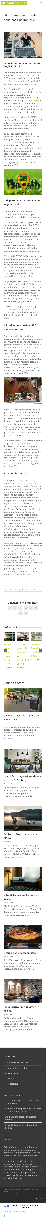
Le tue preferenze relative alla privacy (25, 1206)
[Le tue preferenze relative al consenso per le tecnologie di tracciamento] (4, 1216)
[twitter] (37, 1199)
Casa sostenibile (30, 590)
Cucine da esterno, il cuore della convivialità (22, 1102)
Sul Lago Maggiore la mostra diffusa (20, 1118)
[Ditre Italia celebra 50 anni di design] (23, 879)
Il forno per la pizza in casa (20, 953)
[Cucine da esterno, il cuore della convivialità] (23, 700)
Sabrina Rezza (9, 590)
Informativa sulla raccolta (14, 1211)
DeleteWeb (15, 1194)
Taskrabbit (33, 100)
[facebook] (33, 1199)
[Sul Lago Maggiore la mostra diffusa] (23, 818)
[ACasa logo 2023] (14, 2)
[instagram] (41, 1199)
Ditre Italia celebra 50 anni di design (21, 1126)
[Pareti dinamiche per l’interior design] (23, 991)
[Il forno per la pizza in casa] (23, 937)
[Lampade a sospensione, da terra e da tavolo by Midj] (23, 761)
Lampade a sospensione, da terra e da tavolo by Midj (23, 1110)
